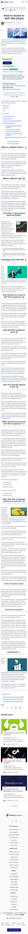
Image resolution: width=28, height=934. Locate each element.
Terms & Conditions (8, 923)
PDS (13, 96)
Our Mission (14, 899)
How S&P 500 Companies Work (13, 129)
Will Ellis (9, 22)
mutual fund (5, 305)
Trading (13, 870)
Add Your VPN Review (14, 930)
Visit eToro (7, 63)
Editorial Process (14, 909)
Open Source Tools (14, 852)
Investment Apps (14, 890)
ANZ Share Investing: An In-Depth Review (13, 701)
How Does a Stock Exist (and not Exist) (12, 120)
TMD (17, 96)
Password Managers (14, 854)
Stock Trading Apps (14, 876)
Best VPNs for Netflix (14, 835)
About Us (13, 893)
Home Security (14, 867)
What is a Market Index (8, 116)
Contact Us (14, 904)
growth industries (16, 521)
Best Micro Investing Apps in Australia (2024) (13, 697)
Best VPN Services (14, 829)
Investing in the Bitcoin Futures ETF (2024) (13, 699)
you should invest (13, 479)
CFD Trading (14, 882)
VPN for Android (14, 842)
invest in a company (9, 340)
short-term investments (6, 416)
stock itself (5, 196)
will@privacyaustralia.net (15, 918)
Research (14, 907)
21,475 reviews (13, 71)
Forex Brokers (14, 874)
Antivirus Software (14, 862)
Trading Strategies (14, 887)
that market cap (16, 165)
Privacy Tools (13, 848)
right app (7, 684)
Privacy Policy (2, 923)
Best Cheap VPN (14, 832)
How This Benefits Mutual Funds (13, 131)
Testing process (14, 901)
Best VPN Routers (14, 837)
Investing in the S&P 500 (9, 123)
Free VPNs (14, 840)
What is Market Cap (7, 118)
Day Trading (14, 884)
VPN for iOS (14, 845)
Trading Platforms (14, 879)
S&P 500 (18, 39)
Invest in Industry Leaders (14, 141)
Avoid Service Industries (13, 143)
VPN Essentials (13, 826)
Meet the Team (14, 896)
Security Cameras (14, 865)
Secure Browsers (14, 859)
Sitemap (19, 924)
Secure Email (14, 857)
